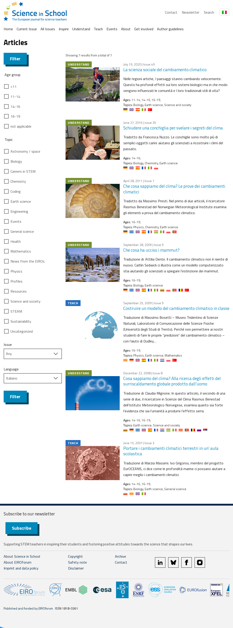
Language (11, 369)
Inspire (64, 29)
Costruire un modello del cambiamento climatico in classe (176, 308)
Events (111, 29)
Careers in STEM (22, 171)
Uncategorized (21, 331)
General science (22, 231)
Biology (16, 161)
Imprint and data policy (21, 568)
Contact (171, 12)
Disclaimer (76, 568)
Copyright (75, 556)
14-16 (15, 106)
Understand (81, 29)
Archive (120, 556)
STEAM (16, 311)
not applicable (20, 126)
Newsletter (190, 12)
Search (209, 12)
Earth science (20, 201)
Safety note (77, 562)
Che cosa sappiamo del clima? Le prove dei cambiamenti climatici (174, 189)
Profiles (16, 281)
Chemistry (18, 181)
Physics (16, 271)
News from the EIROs (27, 261)
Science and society (25, 301)
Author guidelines (170, 29)
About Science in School (22, 556)
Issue (8, 344)
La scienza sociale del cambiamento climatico (165, 69)
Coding (15, 191)
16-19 (15, 116)
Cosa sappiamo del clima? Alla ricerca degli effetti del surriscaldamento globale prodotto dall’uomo (172, 381)
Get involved (143, 29)
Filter (15, 58)
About (126, 29)
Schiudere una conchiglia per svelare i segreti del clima (173, 127)
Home (8, 29)
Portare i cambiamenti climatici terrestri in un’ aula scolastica (170, 451)
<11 (13, 86)
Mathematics (20, 251)
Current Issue (27, 29)
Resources (18, 291)
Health (15, 241)
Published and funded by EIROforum (28, 608)
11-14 (15, 96)
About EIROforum (17, 562)
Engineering (19, 211)
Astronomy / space (25, 151)
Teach (98, 29)
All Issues (48, 29)
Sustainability (20, 321)
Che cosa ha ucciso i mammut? (151, 250)
